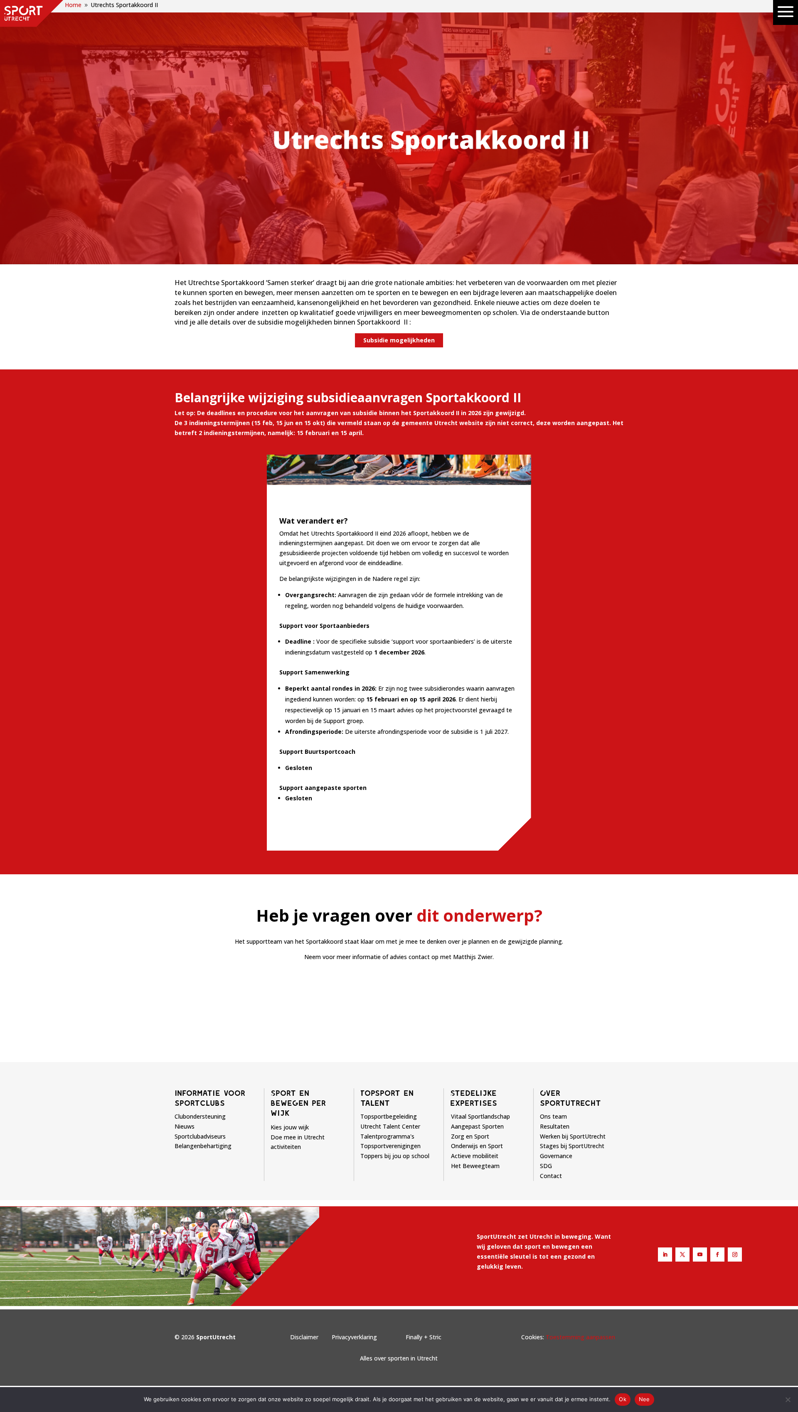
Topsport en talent (387, 1097)
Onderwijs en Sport (477, 1146)
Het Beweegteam (475, 1166)
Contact (551, 1176)
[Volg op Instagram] (735, 1254)
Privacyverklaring (354, 1337)
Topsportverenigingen (390, 1146)
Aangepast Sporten (477, 1126)
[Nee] (787, 1399)
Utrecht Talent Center (390, 1126)
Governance (556, 1156)
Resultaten (554, 1126)
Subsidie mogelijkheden (399, 340)
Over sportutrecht (570, 1097)
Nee (644, 1399)
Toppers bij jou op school (394, 1156)
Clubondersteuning (200, 1116)
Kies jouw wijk (290, 1127)
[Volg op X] (682, 1254)
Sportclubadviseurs (200, 1136)
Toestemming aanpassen (580, 1337)
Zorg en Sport (470, 1136)
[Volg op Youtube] (700, 1254)
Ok (622, 1399)
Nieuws (185, 1126)
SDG (546, 1166)
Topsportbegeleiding (388, 1116)
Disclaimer (304, 1337)
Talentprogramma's (387, 1136)
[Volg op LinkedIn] (665, 1254)
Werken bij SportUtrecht (573, 1136)
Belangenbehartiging (203, 1146)
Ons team (553, 1116)
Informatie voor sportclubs (210, 1097)
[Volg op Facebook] (717, 1254)
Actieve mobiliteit (474, 1156)
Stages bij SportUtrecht (572, 1146)
